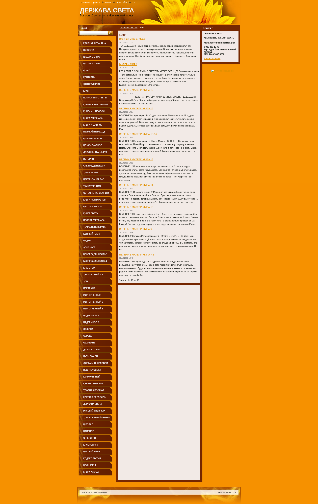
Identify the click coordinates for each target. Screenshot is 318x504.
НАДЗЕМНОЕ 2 (91, 322)
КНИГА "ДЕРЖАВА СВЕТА (93, 119)
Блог (86, 91)
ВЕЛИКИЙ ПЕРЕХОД (94, 131)
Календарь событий (95, 104)
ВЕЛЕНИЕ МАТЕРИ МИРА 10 (136, 207)
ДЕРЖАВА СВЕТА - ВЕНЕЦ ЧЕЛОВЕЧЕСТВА (96, 405)
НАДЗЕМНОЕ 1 (91, 315)
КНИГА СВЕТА (90, 213)
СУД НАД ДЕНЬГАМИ (94, 166)
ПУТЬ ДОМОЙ (90, 356)
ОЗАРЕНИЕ (89, 342)
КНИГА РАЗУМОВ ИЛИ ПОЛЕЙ (94, 201)
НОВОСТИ (88, 50)
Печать (108, 2)
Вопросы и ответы (95, 97)
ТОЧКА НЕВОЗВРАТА (94, 227)
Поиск (83, 27)
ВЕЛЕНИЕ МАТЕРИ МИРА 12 (136, 159)
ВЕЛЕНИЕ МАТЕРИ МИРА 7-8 (136, 254)
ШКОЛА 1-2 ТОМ (92, 57)
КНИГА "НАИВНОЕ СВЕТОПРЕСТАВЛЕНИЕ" (96, 126)
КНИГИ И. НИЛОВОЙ (94, 111)
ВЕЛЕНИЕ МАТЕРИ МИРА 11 (136, 185)
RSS (133, 2)
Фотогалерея (91, 84)
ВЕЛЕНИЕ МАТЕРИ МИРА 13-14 (138, 134)
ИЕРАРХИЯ (89, 288)
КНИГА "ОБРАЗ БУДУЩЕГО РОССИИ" (94, 473)
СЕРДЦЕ (87, 336)
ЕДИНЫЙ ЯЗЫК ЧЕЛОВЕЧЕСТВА (92, 235)
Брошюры (89, 465)
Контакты (89, 77)
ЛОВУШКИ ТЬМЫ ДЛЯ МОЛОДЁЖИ (95, 153)
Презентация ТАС (93, 179)
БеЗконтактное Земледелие (92, 146)
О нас (86, 70)
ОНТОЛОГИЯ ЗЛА (92, 206)
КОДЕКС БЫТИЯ (92, 458)
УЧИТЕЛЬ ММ (90, 172)
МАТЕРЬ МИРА (128, 64)
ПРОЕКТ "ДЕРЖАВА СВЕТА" (94, 221)
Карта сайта (121, 2)
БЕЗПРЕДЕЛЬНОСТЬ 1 (95, 254)
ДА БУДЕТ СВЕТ (91, 349)
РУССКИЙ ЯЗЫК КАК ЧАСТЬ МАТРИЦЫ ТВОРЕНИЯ (94, 412)
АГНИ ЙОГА (89, 247)
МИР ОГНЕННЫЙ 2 (93, 302)
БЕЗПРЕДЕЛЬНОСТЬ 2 (95, 261)
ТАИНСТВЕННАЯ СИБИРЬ (92, 187)
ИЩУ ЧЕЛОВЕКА (92, 370)
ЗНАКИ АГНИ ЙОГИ (93, 274)
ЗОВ (85, 281)
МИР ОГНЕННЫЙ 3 (93, 308)
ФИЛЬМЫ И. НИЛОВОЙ (95, 363)
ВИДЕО (87, 240)
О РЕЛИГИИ (89, 438)
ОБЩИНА (88, 329)
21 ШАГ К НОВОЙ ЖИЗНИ (96, 417)
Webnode (232, 492)
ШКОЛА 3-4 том (92, 63)
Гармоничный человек (91, 378)
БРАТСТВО (89, 268)
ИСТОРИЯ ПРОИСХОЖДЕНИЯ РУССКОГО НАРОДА (94, 160)
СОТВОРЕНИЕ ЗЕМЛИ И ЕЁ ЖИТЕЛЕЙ (96, 194)
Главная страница (128, 27)
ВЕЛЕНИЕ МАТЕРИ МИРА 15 (136, 108)
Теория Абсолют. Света (94, 391)
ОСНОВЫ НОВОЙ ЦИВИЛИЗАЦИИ (92, 139)
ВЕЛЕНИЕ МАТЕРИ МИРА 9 (135, 229)
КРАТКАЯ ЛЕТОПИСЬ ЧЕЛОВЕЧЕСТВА (94, 398)
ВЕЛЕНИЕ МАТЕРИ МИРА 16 (136, 89)
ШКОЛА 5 (88, 424)
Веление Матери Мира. (132, 39)
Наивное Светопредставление (96, 432)
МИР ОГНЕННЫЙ (92, 295)
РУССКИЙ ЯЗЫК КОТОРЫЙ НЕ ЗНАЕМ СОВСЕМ (94, 452)
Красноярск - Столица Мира (92, 446)
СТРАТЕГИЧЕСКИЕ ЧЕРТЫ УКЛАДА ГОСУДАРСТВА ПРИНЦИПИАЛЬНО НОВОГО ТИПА (93, 384)
